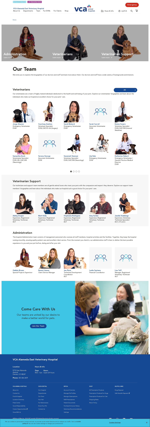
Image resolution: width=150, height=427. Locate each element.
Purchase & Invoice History (71, 406)
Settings (66, 412)
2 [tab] (73, 171)
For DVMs (46, 11)
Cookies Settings (115, 422)
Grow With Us (17, 412)
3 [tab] (76, 171)
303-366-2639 (23, 378)
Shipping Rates (93, 399)
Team (38, 11)
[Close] (146, 422)
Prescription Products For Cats (98, 396)
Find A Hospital (17, 396)
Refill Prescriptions (69, 399)
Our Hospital (42, 390)
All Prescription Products (96, 390)
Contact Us (16, 393)
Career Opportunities (20, 409)
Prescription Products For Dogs (98, 393)
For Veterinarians (43, 402)
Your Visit (41, 399)
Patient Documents (69, 402)
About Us (16, 11)
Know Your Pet (42, 406)
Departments (28, 11)
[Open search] (132, 11)
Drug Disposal (119, 390)
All (125, 90)
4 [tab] (79, 171)
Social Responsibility (19, 406)
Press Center (16, 402)
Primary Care (21, 2)
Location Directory (18, 399)
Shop (66, 11)
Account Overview (69, 390)
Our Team (41, 396)
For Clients (57, 11)
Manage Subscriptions (70, 396)
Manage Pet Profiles (70, 393)
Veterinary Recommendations (73, 409)
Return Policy (93, 402)
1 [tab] (71, 171)
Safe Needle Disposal (122, 394)
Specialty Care (36, 2)
